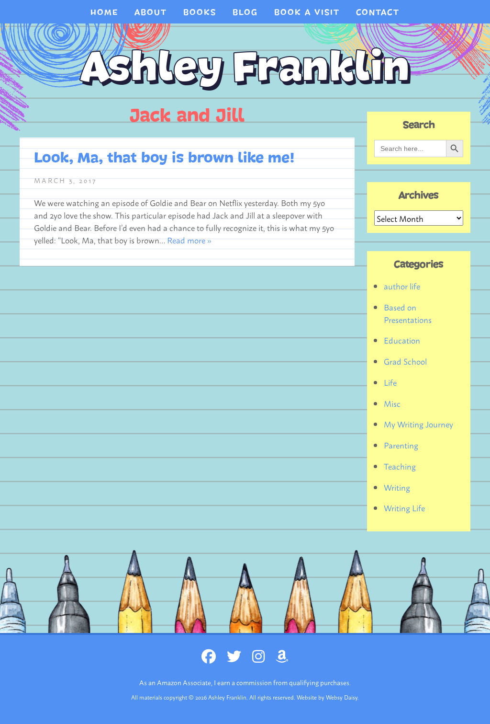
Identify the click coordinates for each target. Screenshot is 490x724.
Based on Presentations (408, 313)
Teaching (400, 465)
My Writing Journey (418, 423)
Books (199, 12)
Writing (397, 487)
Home (104, 12)
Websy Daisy (341, 697)
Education (402, 339)
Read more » (189, 239)
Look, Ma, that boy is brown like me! (164, 158)
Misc (392, 403)
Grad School (405, 361)
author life (402, 285)
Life (390, 382)
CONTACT (378, 12)
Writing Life (404, 507)
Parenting (401, 444)
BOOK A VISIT (307, 12)
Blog (245, 12)
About (150, 12)
